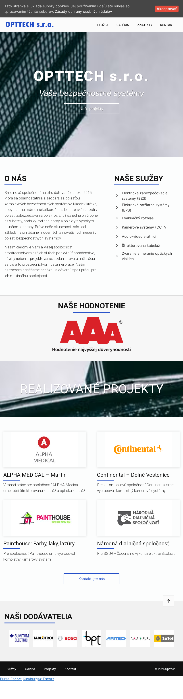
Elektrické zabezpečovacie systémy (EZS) (144, 196)
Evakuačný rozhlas (138, 218)
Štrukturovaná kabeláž (141, 245)
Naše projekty (91, 108)
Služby (103, 25)
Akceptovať (167, 8)
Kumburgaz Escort (38, 679)
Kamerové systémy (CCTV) (145, 227)
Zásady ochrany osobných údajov (83, 11)
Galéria (122, 25)
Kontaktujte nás (92, 578)
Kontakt (167, 25)
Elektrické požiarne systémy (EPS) (146, 207)
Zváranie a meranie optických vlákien (147, 256)
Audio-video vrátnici (139, 236)
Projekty (144, 25)
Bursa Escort (11, 679)
